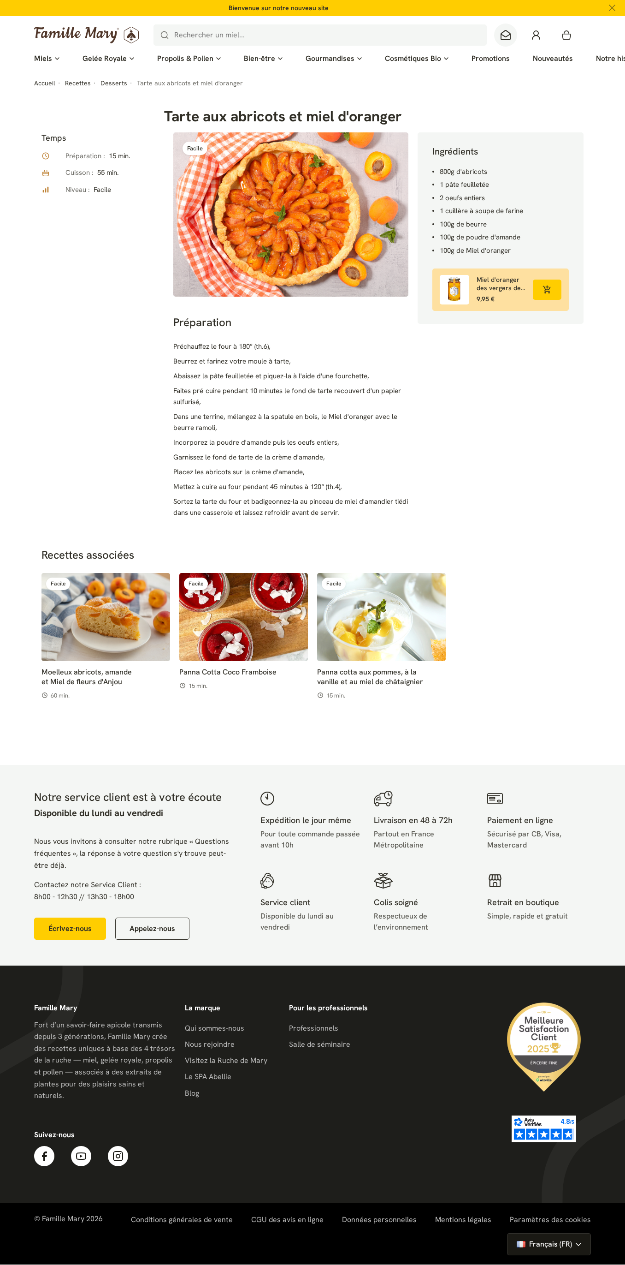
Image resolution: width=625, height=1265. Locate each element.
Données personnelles (379, 1219)
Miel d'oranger (351, 416)
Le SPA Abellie (208, 1076)
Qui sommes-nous (214, 1028)
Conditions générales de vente (182, 1219)
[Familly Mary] (86, 35)
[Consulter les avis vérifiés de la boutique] (544, 1129)
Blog (192, 1093)
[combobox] (320, 35)
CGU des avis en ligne (287, 1219)
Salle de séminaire (319, 1044)
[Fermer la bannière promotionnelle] (612, 7)
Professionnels (313, 1028)
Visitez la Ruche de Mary (226, 1060)
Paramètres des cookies (550, 1219)
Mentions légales (463, 1219)
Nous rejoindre (210, 1044)
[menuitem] (46, 58)
